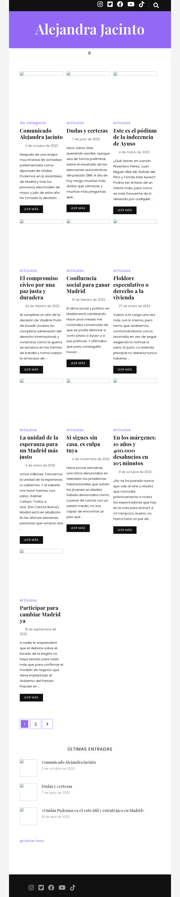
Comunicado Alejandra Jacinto (41, 133)
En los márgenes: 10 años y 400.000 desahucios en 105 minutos (134, 450)
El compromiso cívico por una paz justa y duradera (39, 287)
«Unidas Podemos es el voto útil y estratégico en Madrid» (93, 810)
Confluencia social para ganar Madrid (88, 284)
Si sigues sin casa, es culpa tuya (83, 444)
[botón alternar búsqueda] (156, 5)
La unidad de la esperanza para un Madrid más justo (39, 447)
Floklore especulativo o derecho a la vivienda (131, 287)
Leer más (31, 209)
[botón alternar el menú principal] (90, 53)
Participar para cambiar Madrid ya (40, 614)
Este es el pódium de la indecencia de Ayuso (135, 137)
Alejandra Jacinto (90, 29)
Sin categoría (33, 123)
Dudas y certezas (87, 130)
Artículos (75, 123)
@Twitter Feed (32, 840)
